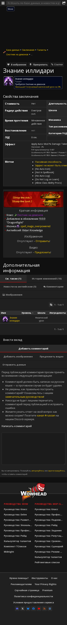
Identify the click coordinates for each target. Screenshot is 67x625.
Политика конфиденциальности (33, 596)
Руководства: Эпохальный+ (18, 525)
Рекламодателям (21, 584)
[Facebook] (33, 608)
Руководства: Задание (48, 530)
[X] (22, 608)
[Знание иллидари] (5, 319)
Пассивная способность (48, 161)
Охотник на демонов (17, 54)
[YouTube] (39, 608)
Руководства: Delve (15, 514)
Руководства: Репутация (49, 535)
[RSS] (44, 608)
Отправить (43, 241)
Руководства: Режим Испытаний (49, 551)
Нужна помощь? (19, 578)
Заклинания (28, 49)
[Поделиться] (64, 3)
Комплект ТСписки (15, 546)
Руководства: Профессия (18, 530)
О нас (54, 578)
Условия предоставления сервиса (33, 602)
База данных (12, 49)
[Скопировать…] (51, 304)
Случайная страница (27, 590)
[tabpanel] (33, 317)
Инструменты (40, 578)
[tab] (13, 279)
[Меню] (3, 3)
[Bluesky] (28, 608)
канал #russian (46, 415)
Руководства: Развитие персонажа (18, 519)
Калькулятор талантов (17, 541)
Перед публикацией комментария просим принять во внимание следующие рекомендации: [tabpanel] (33, 423)
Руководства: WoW (16, 503)
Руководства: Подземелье (49, 519)
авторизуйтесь (37, 470)
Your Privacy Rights (45, 584)
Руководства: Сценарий (49, 546)
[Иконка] (8, 81)
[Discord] (17, 608)
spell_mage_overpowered (35, 226)
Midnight (9, 551)
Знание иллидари (15, 319)
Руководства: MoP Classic (49, 503)
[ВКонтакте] (50, 608)
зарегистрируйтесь (56, 470)
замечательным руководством (24, 396)
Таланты (41, 49)
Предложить (42, 252)
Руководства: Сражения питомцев (49, 541)
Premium (47, 590)
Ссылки (58, 64)
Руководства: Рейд (15, 535)
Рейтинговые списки (47, 562)
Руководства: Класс (15, 509)
